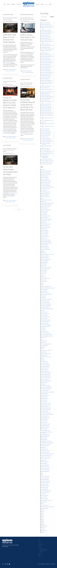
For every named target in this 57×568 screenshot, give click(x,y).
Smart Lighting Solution (46, 376)
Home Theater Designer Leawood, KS (27, 21)
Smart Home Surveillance (46, 350)
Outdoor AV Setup (45, 368)
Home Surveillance (46, 36)
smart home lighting (45, 469)
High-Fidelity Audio (45, 371)
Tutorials (42, 4)
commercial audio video (46, 457)
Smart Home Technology (47, 113)
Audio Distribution (45, 257)
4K (42, 339)
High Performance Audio (47, 112)
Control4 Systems (45, 64)
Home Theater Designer (8, 20)
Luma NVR (43, 329)
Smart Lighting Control (45, 223)
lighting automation (45, 471)
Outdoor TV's (44, 136)
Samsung (43, 527)
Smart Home (43, 190)
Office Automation (45, 95)
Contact (50, 4)
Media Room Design (46, 75)
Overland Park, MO (45, 30)
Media (42, 516)
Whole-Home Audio (45, 247)
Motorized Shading (45, 427)
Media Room (43, 222)
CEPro (42, 522)
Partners (40, 546)
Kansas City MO (44, 487)
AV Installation (45, 53)
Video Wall (43, 297)
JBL (42, 474)
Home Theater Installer (46, 159)
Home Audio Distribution (46, 344)
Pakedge (43, 347)
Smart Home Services (46, 61)
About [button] (8, 4)
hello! (42, 532)
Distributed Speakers (45, 366)
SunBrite (43, 360)
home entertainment (45, 278)
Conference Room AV (46, 104)
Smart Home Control (46, 77)
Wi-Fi (42, 348)
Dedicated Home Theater (28, 140)
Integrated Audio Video (46, 409)
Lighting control (44, 449)
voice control (43, 273)
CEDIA (42, 521)
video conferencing (45, 458)
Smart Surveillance (45, 363)
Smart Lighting (44, 212)
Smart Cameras (44, 361)
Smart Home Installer (46, 70)
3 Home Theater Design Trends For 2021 (9, 82)
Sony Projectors (45, 99)
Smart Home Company (46, 45)
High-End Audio (44, 369)
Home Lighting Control (45, 374)
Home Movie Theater (46, 86)
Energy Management (45, 434)
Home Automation (45, 24)
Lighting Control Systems (47, 83)
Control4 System (44, 289)
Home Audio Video (45, 416)
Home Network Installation (47, 89)
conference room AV (45, 468)
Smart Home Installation (46, 372)
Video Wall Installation (46, 98)
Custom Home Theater (46, 163)
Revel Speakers (44, 318)
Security (43, 529)
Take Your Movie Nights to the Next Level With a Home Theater (27, 18)
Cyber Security (44, 437)
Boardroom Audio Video (46, 320)
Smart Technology (45, 260)
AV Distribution (45, 154)
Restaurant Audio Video (46, 404)
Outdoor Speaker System (47, 160)
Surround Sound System (46, 403)
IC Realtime (43, 328)
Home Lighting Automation (47, 41)
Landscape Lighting (46, 138)
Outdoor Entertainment (46, 26)
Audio (42, 284)
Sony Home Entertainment (47, 101)
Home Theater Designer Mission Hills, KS (28, 86)
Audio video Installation (46, 239)
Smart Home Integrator (46, 385)
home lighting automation (46, 490)
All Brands (41, 551)
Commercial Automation (47, 62)
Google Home (44, 530)
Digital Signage (44, 396)
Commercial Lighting (45, 307)
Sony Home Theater (46, 105)
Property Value (44, 400)
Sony (42, 198)
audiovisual (43, 493)
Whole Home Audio (46, 33)
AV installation (44, 463)
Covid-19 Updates (45, 130)
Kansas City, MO (45, 22)
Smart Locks (43, 337)
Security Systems (44, 235)
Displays (43, 524)
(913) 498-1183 (5, 546)
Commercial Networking (47, 72)
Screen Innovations (45, 255)
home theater (44, 271)
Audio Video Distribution (47, 140)
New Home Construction (46, 408)
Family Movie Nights (45, 485)
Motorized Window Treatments (47, 254)
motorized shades (44, 508)
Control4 (43, 169)
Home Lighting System (46, 65)
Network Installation (46, 133)
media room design (45, 477)
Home (5, 4)
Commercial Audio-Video (46, 305)
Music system (44, 291)
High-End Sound (44, 382)
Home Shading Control (46, 73)
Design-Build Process (45, 417)
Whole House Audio (45, 395)
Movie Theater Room (46, 110)
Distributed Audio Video (46, 153)
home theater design (7, 133)
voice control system (45, 476)
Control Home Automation (46, 294)
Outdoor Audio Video (46, 54)
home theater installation (46, 444)
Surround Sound (44, 207)
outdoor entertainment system (47, 453)
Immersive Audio (44, 484)
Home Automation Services (47, 126)
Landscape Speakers (46, 67)
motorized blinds (44, 489)
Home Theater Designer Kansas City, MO (11, 21)
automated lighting (45, 465)
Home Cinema (45, 87)
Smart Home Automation (46, 174)
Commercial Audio (45, 390)
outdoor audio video (45, 452)
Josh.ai (43, 122)
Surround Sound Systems (47, 145)
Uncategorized (45, 35)
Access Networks (44, 345)
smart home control (45, 466)
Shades (42, 509)
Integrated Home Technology (45, 157)
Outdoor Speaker (44, 233)
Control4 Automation (45, 302)
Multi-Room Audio (45, 148)
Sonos (42, 514)
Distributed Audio (45, 93)
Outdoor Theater (44, 411)
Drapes (42, 511)
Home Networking (45, 57)
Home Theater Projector (46, 304)
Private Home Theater (45, 424)
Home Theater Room (46, 132)
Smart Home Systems (45, 191)
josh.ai (42, 503)
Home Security (44, 312)
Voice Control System (46, 108)
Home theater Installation (46, 204)
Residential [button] (13, 4)
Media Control (44, 525)
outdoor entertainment (45, 450)
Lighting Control (45, 47)
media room (43, 460)
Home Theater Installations (46, 299)
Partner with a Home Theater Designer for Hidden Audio (26, 83)
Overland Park (44, 228)
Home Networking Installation (47, 308)
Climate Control (44, 331)
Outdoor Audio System (45, 249)
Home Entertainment (45, 482)
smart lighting (44, 270)
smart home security (45, 492)
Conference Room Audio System (47, 392)
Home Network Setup (45, 430)
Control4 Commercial (43, 550)
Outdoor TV (43, 201)
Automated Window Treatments (47, 187)
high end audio (44, 501)
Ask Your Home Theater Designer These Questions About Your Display (10, 150)
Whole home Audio (45, 292)
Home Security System (45, 215)
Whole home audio (45, 445)
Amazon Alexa (44, 420)
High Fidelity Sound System (47, 117)
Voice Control (44, 281)
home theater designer (12, 192)
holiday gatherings (45, 479)
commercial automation (46, 455)
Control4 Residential (43, 549)
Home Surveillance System (46, 336)
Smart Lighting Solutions (46, 380)
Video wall (43, 447)
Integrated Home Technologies (47, 442)
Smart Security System (46, 227)
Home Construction (45, 313)
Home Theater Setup (27, 70)
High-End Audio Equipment (46, 387)
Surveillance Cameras (45, 220)
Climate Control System (46, 377)
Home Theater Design (10, 70)
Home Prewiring (44, 315)
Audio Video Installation (10, 137)
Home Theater (44, 263)
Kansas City (43, 276)
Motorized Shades (45, 44)
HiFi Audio (43, 342)
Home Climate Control (46, 141)
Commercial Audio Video (47, 56)
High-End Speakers (45, 69)
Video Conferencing (45, 321)
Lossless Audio (44, 422)
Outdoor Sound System (46, 59)
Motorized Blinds (45, 38)
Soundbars (43, 384)
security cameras (44, 498)
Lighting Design (44, 262)
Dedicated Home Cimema (46, 243)
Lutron (42, 283)
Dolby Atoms (43, 352)
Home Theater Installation (11, 69)
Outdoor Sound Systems (46, 356)
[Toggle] (54, 22)
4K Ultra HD (43, 265)
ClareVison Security (45, 300)
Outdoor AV (43, 296)
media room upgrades (45, 481)
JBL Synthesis (44, 340)
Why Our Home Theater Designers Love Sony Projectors (10, 18)
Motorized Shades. (45, 461)
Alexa (42, 517)
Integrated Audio (44, 393)
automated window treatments (47, 506)
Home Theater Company (47, 50)
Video (42, 513)
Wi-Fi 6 (42, 310)
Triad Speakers (44, 355)
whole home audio (45, 505)
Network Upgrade (44, 419)
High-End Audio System (46, 388)
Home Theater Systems (46, 326)
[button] (28, 560)
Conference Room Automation (47, 414)
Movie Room (43, 252)
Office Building (44, 439)
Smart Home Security (46, 31)
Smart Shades (44, 401)
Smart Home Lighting (46, 80)
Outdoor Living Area (45, 236)
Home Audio (43, 238)
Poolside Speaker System (47, 96)
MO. (42, 473)
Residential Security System (47, 123)
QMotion (43, 251)
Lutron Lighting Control (46, 120)
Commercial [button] (19, 4)
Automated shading (45, 425)
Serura (42, 358)
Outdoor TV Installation (46, 107)
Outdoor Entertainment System (47, 203)
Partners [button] (37, 4)
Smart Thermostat (45, 379)
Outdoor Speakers (45, 246)
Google (42, 519)
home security (44, 497)
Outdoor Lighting (44, 230)
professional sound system (46, 500)
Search (52, 16)
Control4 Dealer (45, 78)
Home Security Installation (46, 219)
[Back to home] (28, 4)
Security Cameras (45, 135)
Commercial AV (45, 128)
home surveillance (45, 495)
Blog (46, 4)
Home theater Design (45, 316)
